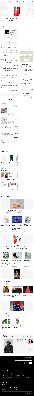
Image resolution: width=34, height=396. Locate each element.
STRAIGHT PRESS (12, 33)
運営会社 (14, 377)
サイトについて (3, 377)
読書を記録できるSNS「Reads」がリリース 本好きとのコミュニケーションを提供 (10, 134)
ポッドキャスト (18, 375)
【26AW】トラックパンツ (11, 163)
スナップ (23, 373)
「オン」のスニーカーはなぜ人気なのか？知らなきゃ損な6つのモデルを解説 (27, 70)
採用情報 (8, 377)
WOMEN (26, 57)
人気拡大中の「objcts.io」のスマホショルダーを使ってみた (27, 75)
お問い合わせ (27, 377)
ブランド (3, 387)
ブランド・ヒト (19, 1)
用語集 (23, 375)
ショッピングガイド (4, 389)
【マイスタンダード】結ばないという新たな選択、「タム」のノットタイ (27, 84)
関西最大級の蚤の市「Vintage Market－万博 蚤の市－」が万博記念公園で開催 (10, 127)
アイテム (7, 387)
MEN (22, 57)
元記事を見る (10, 99)
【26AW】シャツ (3, 163)
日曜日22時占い (13, 373)
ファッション (25, 66)
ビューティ (11, 1)
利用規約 (17, 377)
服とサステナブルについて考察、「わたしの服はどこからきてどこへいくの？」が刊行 (13, 118)
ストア (15, 1)
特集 (7, 1)
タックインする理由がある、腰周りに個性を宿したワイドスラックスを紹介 (27, 89)
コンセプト (17, 387)
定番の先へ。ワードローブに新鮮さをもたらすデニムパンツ (27, 80)
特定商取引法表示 (20, 389)
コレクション (4, 375)
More (27, 1)
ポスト (8, 375)
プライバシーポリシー (22, 377)
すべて (22, 66)
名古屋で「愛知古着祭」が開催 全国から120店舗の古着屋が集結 (10, 130)
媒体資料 (11, 377)
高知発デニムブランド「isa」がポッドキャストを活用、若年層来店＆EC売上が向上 (13, 109)
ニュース (5, 1)
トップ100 (19, 373)
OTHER (31, 57)
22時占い (23, 1)
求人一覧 (8, 170)
